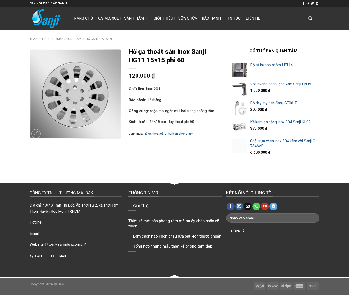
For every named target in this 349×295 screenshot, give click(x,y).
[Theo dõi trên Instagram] (308, 3)
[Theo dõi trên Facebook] (303, 3)
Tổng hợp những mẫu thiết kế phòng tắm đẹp (172, 246)
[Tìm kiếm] (310, 19)
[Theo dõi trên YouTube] (265, 207)
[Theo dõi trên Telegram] (273, 207)
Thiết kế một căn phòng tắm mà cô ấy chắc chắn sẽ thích (173, 223)
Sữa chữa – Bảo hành (199, 18)
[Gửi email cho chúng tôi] (317, 3)
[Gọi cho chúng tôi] (256, 207)
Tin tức (233, 18)
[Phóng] (36, 133)
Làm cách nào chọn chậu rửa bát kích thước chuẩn (177, 236)
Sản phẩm (134, 18)
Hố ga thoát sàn (99, 39)
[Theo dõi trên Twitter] (312, 3)
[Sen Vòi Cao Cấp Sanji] (47, 18)
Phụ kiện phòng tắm (66, 39)
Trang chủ (82, 18)
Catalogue (108, 18)
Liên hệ (253, 18)
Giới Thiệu (163, 18)
